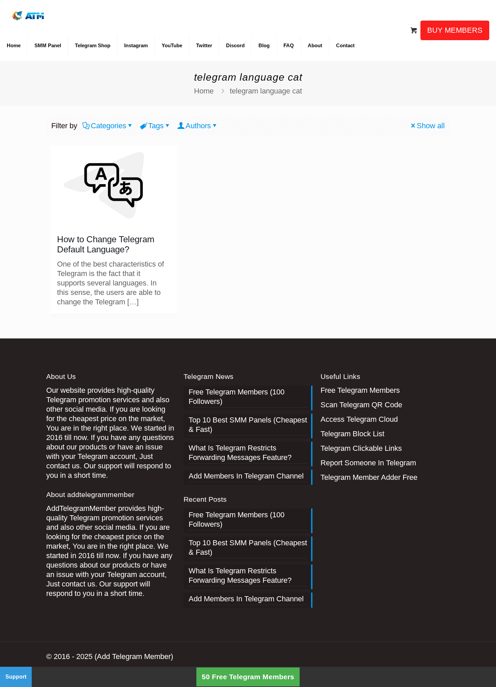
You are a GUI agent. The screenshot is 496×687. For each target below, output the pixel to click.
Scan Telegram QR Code (361, 405)
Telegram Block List (352, 434)
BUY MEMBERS (455, 30)
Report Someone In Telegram (368, 463)
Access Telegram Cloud (359, 419)
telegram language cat (266, 91)
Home (204, 91)
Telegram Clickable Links (361, 448)
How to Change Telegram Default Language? (106, 244)
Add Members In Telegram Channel (246, 476)
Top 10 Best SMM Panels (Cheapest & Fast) (248, 425)
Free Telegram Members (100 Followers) (236, 397)
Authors (198, 125)
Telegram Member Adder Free (369, 477)
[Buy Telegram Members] (28, 15)
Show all (431, 125)
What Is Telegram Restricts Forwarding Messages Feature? (240, 453)
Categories (108, 125)
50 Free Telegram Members (248, 677)
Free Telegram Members (360, 390)
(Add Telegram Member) (133, 656)
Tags (156, 125)
